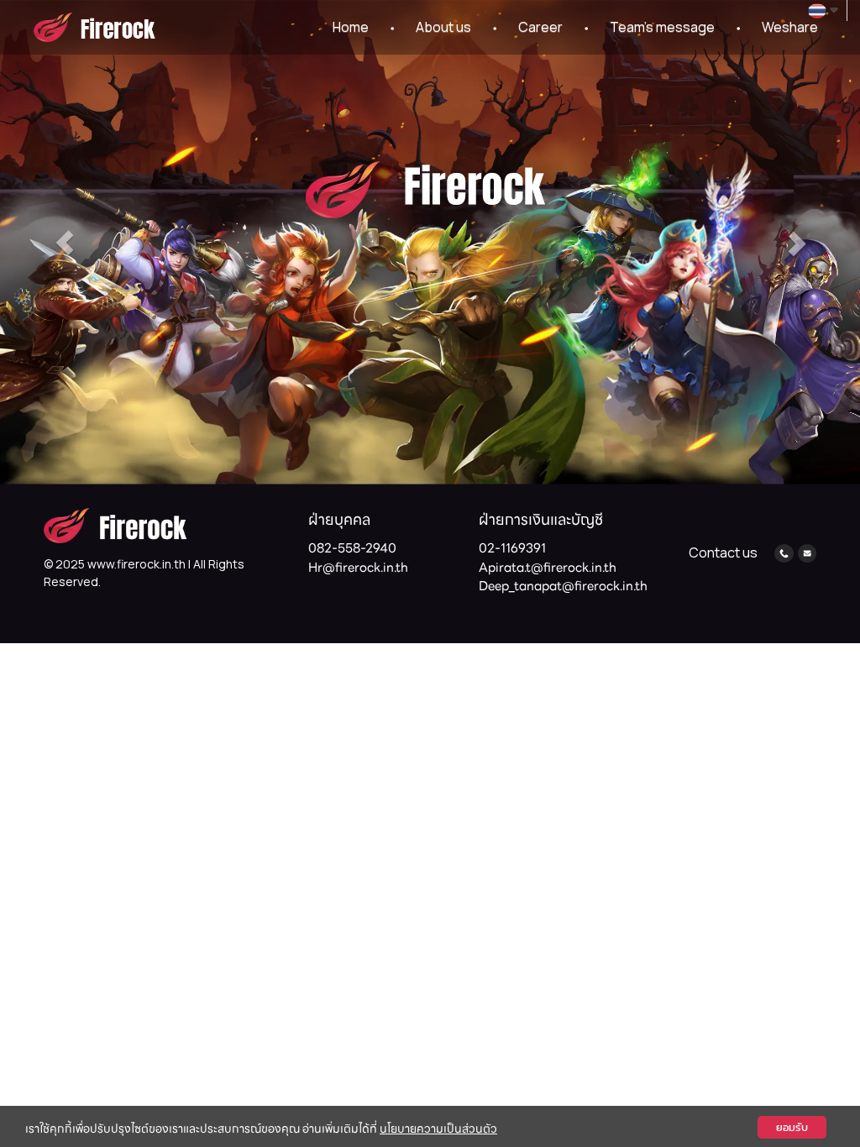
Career (540, 27)
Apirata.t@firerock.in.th (547, 568)
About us (443, 27)
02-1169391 (512, 548)
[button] (64, 242)
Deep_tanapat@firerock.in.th (563, 586)
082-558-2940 (352, 548)
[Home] (115, 524)
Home (351, 27)
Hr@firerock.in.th (358, 568)
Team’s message (662, 27)
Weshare (790, 27)
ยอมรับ (792, 1127)
